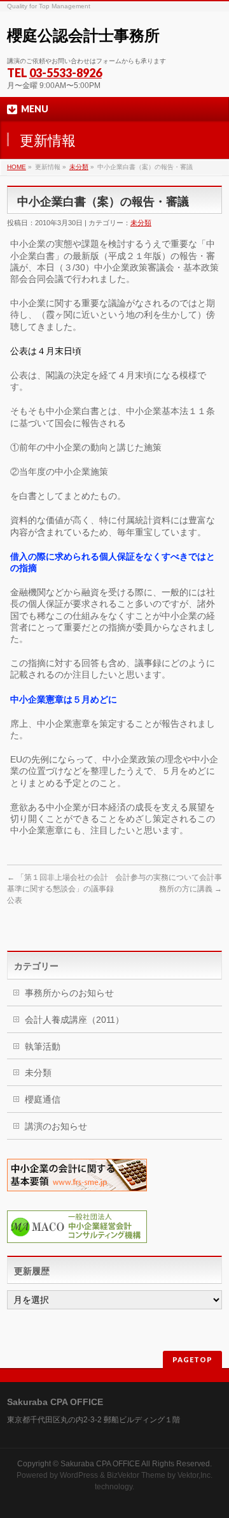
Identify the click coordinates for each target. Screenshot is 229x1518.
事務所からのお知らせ (69, 993)
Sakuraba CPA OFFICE (100, 1463)
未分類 (78, 166)
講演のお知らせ (56, 1126)
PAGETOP (192, 1359)
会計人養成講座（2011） (74, 1020)
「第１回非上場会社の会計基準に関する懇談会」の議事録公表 (60, 889)
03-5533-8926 (65, 73)
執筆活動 (42, 1046)
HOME (16, 166)
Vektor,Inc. (194, 1475)
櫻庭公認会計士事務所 (83, 35)
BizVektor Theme (136, 1475)
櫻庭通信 (42, 1099)
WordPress (79, 1475)
